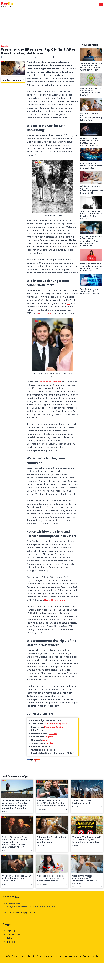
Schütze (53, 733)
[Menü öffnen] (101, 4)
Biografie (4, 46)
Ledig (50, 743)
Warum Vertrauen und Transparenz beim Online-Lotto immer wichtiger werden (91, 66)
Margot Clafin (44, 313)
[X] (31, 760)
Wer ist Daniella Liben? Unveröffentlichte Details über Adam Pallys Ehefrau (51, 803)
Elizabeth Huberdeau (55, 600)
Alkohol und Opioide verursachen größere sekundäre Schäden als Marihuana (85, 879)
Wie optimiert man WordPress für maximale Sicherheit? (90, 291)
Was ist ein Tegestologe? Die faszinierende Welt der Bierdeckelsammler (51, 878)
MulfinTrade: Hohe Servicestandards (82, 801)
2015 (61, 726)
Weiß (44, 740)
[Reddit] (38, 760)
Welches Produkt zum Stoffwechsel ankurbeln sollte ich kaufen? (91, 91)
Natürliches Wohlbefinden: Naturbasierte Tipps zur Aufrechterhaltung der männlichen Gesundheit (16, 804)
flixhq (9, 938)
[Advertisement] (52, 24)
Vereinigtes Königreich (55, 723)
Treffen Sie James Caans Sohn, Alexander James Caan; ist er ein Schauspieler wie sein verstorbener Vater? (15, 842)
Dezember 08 (51, 726)
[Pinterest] (35, 760)
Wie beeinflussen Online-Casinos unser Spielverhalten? (91, 165)
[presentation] (91, 54)
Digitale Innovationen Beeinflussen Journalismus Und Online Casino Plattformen (91, 241)
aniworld (10, 930)
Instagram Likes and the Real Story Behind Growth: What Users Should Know (91, 267)
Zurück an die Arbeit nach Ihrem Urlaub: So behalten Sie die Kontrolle (91, 214)
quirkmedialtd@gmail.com (22, 912)
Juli (68, 303)
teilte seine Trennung (50, 381)
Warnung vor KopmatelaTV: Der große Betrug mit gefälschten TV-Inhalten (87, 839)
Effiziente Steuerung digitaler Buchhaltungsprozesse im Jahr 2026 (91, 189)
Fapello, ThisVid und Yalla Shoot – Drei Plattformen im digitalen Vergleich (90, 141)
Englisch (49, 736)
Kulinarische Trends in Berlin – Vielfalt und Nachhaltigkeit (52, 839)
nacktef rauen (13, 934)
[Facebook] (28, 760)
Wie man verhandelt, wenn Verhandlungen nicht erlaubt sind (16, 878)
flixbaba (10, 941)
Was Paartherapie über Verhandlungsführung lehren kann (91, 116)
